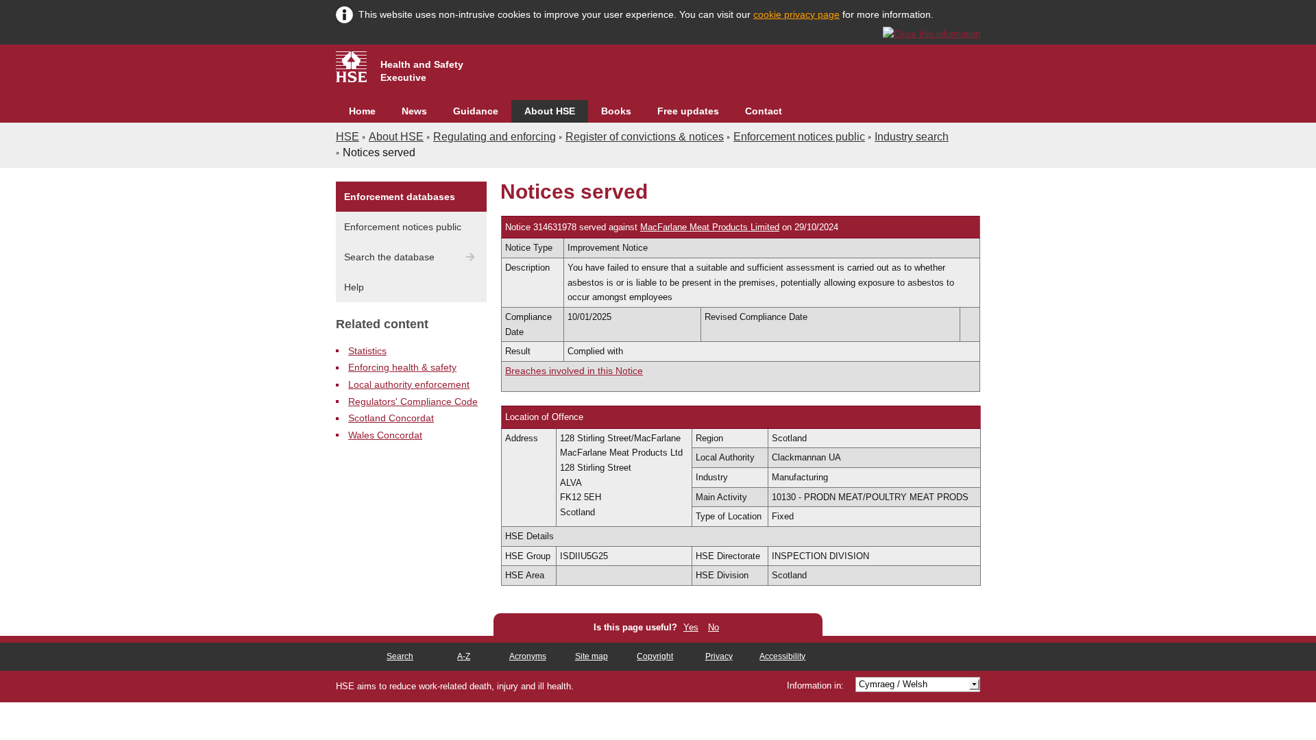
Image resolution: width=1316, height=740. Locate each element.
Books (616, 111)
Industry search (912, 137)
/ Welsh (893, 684)
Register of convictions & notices (644, 137)
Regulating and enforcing (494, 137)
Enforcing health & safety (402, 367)
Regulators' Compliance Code (413, 401)
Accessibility (782, 656)
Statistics (367, 350)
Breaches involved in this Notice (574, 370)
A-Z (463, 656)
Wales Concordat (385, 435)
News (414, 111)
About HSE (549, 111)
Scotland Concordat (391, 417)
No (713, 627)
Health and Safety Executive (421, 71)
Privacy (719, 656)
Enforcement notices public (799, 137)
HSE (347, 137)
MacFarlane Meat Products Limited (709, 227)
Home (362, 111)
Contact (763, 111)
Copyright (655, 656)
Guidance (475, 111)
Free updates (688, 111)
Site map (591, 656)
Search (400, 656)
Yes (690, 627)
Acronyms (527, 656)
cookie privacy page (796, 14)
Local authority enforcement (409, 384)
